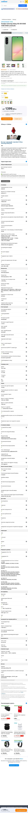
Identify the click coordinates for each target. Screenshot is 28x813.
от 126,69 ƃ (17, 753)
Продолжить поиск (14, 765)
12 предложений (17, 737)
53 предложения (4, 737)
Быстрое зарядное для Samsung (7, 713)
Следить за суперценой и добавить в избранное (14, 114)
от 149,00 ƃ (4, 736)
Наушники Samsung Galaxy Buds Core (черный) (7, 733)
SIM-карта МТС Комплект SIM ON (19, 715)
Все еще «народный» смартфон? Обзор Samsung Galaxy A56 (12, 142)
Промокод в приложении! (8, 8)
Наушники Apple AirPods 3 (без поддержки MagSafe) (19, 733)
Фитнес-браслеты (17, 748)
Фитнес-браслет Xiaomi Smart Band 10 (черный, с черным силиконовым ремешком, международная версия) (19, 750)
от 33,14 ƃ (3, 718)
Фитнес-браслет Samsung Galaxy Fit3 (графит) (6, 750)
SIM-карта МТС (16, 713)
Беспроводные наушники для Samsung (7, 731)
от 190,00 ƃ (4, 753)
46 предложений (17, 754)
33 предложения (4, 719)
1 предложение (17, 719)
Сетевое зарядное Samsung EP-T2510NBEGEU (5, 715)
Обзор (15, 723)
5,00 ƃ (15, 718)
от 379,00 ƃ (17, 736)
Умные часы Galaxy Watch (6, 748)
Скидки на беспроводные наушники (20, 731)
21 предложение (4, 754)
